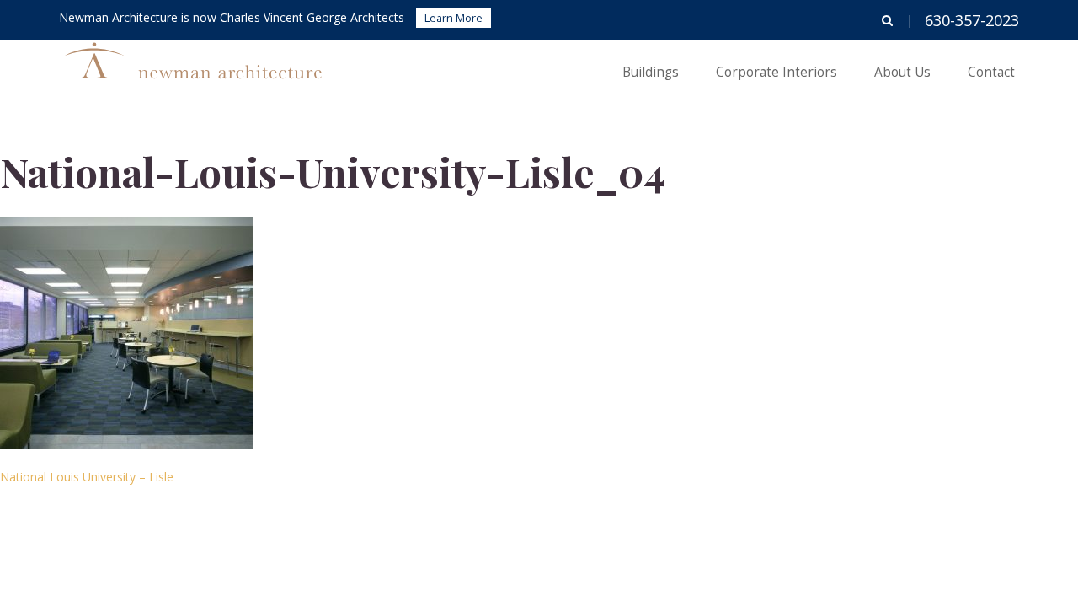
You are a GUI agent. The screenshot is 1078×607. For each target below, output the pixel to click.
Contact (991, 72)
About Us (902, 72)
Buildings (650, 72)
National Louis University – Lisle (86, 477)
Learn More (453, 17)
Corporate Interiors (776, 72)
